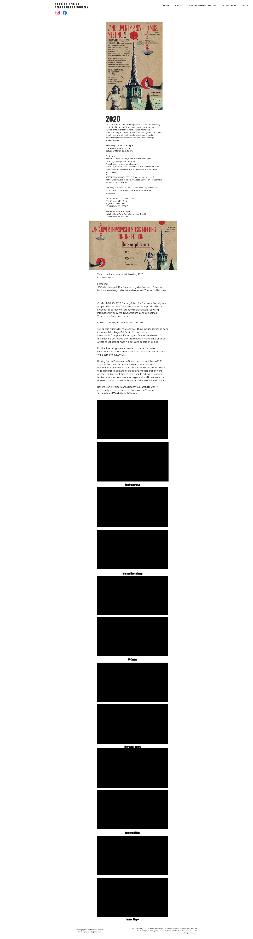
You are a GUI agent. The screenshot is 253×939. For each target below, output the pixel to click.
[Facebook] (65, 13)
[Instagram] (57, 13)
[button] (201, 5)
